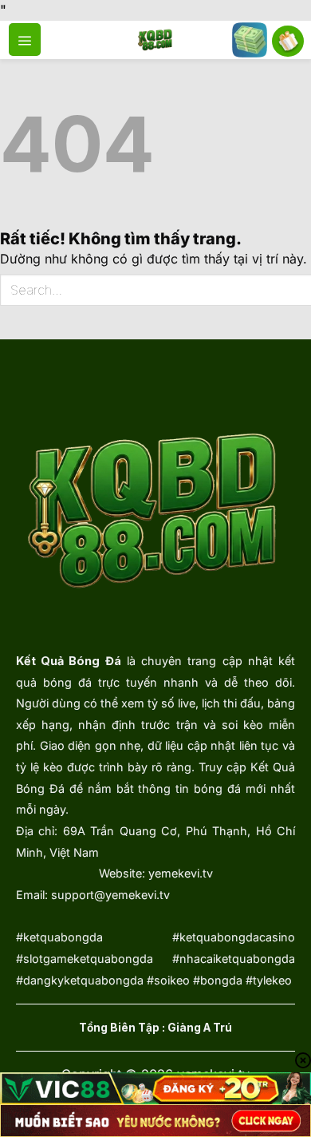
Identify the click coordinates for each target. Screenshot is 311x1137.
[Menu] (25, 39)
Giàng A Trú (199, 1027)
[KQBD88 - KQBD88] (156, 40)
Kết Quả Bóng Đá (68, 661)
